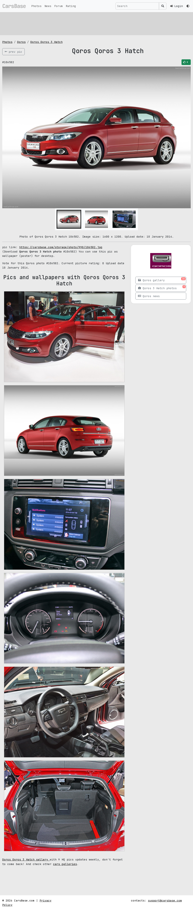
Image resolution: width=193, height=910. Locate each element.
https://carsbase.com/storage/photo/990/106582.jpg (60, 247)
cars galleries (65, 864)
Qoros (21, 42)
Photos (36, 6)
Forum (58, 6)
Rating (71, 6)
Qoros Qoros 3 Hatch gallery (26, 859)
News (47, 6)
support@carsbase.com (165, 900)
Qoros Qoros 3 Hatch (46, 42)
